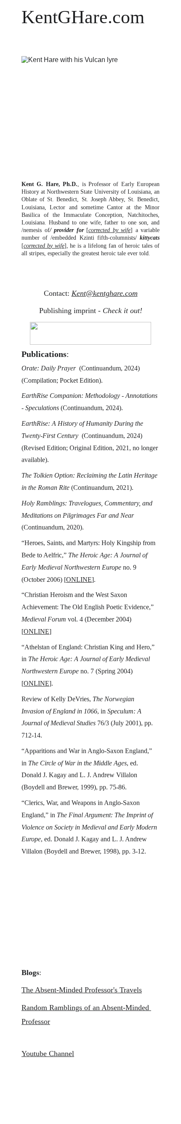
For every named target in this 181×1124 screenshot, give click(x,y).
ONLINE (79, 579)
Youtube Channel (47, 1053)
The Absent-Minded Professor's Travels (81, 990)
